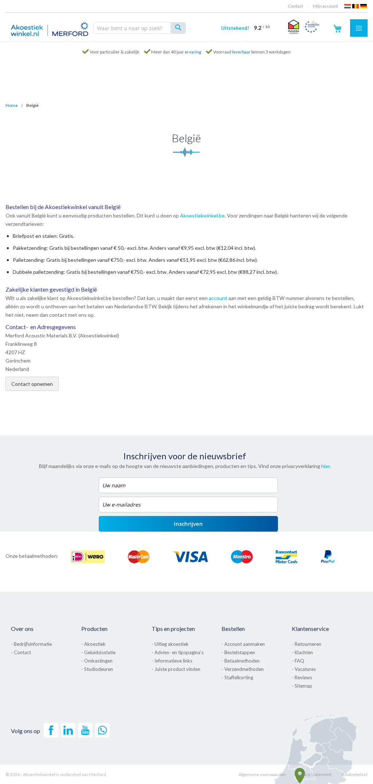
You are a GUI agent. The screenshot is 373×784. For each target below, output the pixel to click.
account (218, 298)
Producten (94, 628)
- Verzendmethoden (242, 669)
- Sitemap (302, 686)
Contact (295, 6)
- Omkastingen (97, 661)
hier (325, 466)
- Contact (21, 652)
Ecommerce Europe (312, 26)
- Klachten (302, 652)
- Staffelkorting (237, 677)
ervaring (193, 52)
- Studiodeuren (97, 669)
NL (348, 6)
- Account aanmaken (243, 644)
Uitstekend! (245, 28)
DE (364, 6)
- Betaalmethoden (240, 661)
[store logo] (49, 28)
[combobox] (139, 28)
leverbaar (241, 52)
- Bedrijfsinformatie (31, 644)
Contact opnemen (32, 384)
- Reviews (302, 677)
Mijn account (325, 6)
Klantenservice (310, 628)
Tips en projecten (173, 628)
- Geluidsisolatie (98, 652)
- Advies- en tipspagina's (178, 652)
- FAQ (298, 661)
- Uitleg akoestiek (170, 644)
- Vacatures (304, 669)
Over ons (22, 628)
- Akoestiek (93, 644)
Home (11, 105)
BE (356, 6)
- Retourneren (306, 644)
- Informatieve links (172, 661)
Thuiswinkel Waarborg (292, 26)
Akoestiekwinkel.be (202, 215)
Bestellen (233, 628)
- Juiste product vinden (176, 669)
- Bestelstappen (238, 652)
